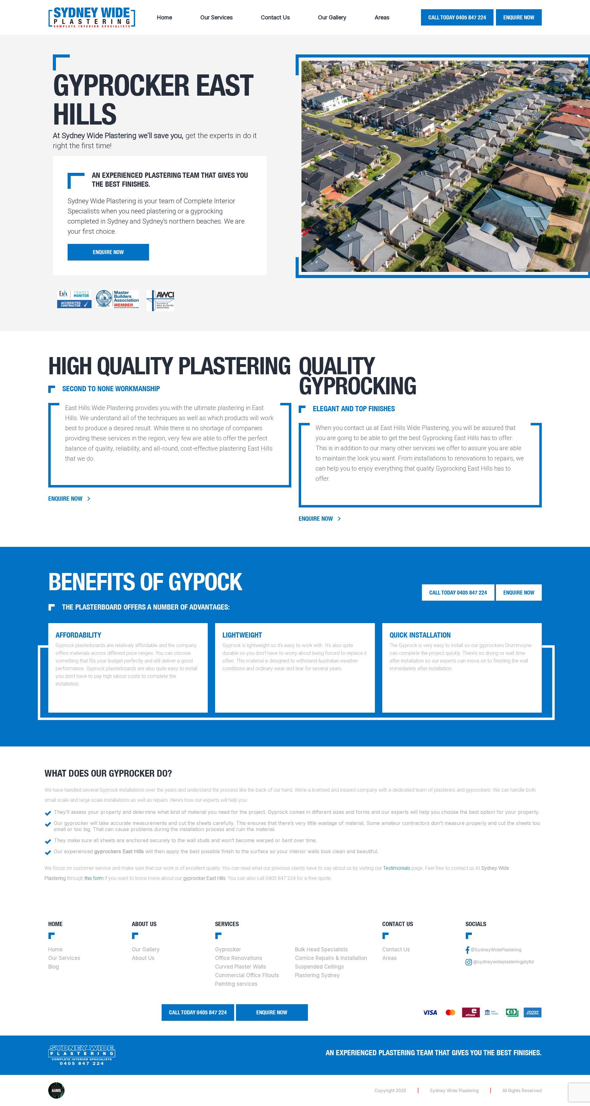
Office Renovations (238, 958)
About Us (143, 958)
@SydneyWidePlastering (496, 949)
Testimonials (396, 868)
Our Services (216, 17)
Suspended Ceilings (319, 967)
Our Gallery (332, 17)
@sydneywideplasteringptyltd (503, 961)
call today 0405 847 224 (457, 17)
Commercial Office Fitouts (247, 975)
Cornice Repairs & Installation (331, 958)
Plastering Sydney (317, 975)
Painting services (236, 984)
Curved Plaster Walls (240, 967)
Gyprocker (228, 949)
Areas (382, 17)
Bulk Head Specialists (321, 949)
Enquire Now (518, 17)
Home (164, 17)
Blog (53, 967)
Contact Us (275, 17)
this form (94, 878)
